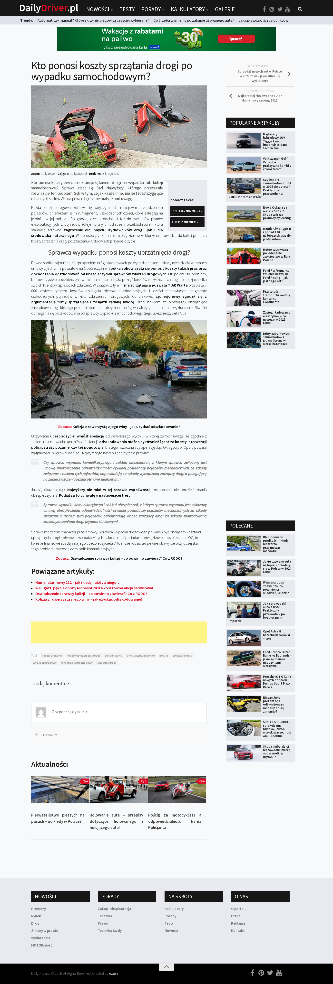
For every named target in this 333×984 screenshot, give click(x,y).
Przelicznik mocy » (187, 211)
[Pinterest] (272, 9)
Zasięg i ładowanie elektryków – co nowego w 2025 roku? (276, 317)
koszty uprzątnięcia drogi (83, 655)
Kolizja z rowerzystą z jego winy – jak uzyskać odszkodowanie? (89, 599)
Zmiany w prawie (44, 930)
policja (163, 655)
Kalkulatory (188, 9)
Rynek (36, 916)
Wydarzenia (40, 938)
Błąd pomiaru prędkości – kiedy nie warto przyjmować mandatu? (275, 544)
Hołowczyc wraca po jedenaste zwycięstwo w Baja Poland (276, 255)
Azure (113, 973)
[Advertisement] (120, 632)
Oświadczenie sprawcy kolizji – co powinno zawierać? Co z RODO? (91, 593)
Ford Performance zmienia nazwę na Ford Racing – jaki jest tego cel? (276, 276)
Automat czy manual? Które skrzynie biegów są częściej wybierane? (93, 20)
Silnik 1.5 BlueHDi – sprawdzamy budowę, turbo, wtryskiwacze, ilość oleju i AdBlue (277, 729)
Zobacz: (119, 426)
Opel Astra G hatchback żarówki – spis (276, 635)
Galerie (225, 9)
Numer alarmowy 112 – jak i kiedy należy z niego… (77, 582)
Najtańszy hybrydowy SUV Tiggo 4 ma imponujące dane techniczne (275, 141)
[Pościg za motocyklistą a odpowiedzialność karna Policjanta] (177, 789)
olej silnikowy (113, 655)
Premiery (38, 908)
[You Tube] (288, 9)
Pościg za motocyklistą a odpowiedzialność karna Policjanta (175, 821)
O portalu (238, 908)
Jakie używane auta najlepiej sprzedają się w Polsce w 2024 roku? (277, 566)
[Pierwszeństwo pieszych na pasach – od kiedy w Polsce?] (60, 789)
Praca (235, 916)
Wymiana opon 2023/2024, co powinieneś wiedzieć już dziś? (276, 587)
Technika (105, 916)
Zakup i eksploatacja (114, 908)
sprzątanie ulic (182, 655)
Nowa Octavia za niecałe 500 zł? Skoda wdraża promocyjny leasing (277, 212)
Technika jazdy (110, 930)
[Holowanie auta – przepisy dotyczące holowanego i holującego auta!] (119, 789)
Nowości (97, 9)
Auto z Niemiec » (185, 222)
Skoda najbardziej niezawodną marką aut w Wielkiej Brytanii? (276, 751)
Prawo (103, 923)
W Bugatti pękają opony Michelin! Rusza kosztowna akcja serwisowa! (94, 587)
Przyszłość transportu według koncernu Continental (276, 296)
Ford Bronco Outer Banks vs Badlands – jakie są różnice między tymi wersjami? (277, 659)
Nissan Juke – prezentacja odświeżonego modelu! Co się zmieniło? (273, 705)
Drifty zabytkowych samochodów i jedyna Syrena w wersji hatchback (276, 339)
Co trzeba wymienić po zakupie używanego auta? (194, 20)
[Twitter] (280, 9)
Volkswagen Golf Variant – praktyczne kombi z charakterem (277, 164)
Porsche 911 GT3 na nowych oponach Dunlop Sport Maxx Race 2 (277, 682)
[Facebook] (264, 9)
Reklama (238, 923)
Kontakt (238, 930)
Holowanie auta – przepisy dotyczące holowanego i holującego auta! (116, 821)
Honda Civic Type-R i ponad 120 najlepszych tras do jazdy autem (277, 234)
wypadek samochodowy (77, 662)
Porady (151, 9)
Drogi (35, 923)
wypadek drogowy (45, 662)
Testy (127, 9)
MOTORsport (41, 945)
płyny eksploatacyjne (141, 655)
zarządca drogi (106, 662)
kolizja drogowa (52, 655)
